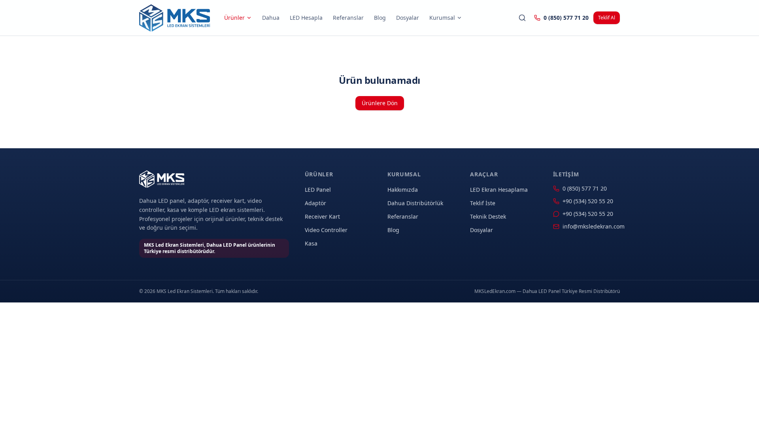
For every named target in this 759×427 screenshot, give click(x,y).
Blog (380, 17)
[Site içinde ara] (522, 18)
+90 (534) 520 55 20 (588, 201)
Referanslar (348, 17)
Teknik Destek (488, 216)
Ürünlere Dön (380, 103)
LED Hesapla (306, 17)
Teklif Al (606, 17)
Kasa (311, 243)
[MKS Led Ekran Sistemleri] (174, 18)
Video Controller (326, 230)
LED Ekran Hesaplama (499, 189)
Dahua (270, 17)
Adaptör (315, 203)
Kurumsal (442, 17)
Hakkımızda (402, 189)
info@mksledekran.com (591, 226)
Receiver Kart (322, 216)
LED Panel (318, 189)
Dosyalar (407, 17)
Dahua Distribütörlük (415, 203)
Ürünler (234, 17)
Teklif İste (482, 203)
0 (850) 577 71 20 (566, 17)
